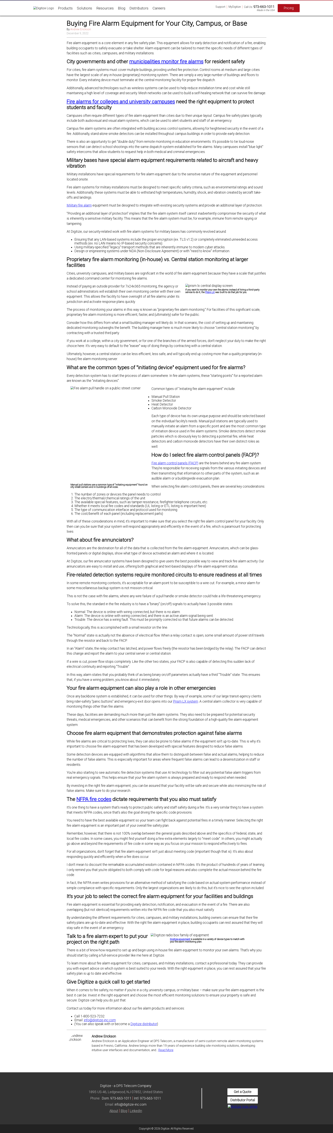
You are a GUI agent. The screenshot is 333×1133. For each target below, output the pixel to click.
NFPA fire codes (94, 799)
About (113, 1111)
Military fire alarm (79, 205)
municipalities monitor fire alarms (166, 61)
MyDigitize (235, 6)
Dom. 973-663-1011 (116, 1098)
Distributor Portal (242, 1100)
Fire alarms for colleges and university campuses (121, 101)
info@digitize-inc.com (100, 1020)
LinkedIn (136, 1111)
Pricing (289, 8)
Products (65, 8)
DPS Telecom (126, 1086)
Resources (105, 8)
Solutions (84, 8)
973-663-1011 (264, 7)
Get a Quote (242, 1092)
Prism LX (210, 292)
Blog (121, 8)
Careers (159, 8)
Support (220, 6)
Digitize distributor (143, 1024)
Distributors (139, 8)
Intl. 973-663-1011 (147, 1098)
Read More (165, 1050)
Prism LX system (185, 701)
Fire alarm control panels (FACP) (174, 463)
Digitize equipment (180, 939)
